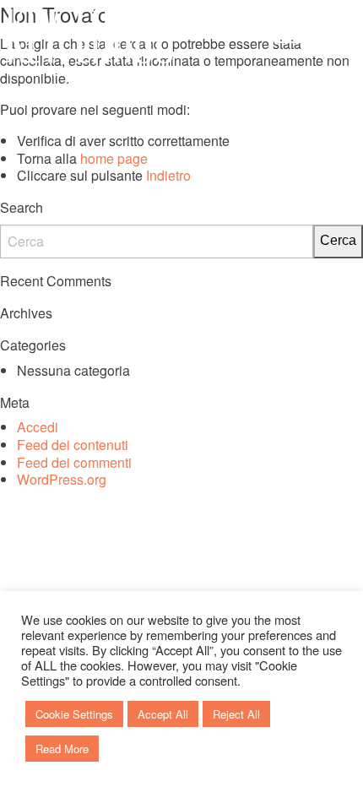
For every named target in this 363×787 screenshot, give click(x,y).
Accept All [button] (163, 714)
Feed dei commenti (74, 462)
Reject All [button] (236, 714)
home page (114, 158)
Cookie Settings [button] (74, 714)
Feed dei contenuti (72, 444)
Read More (62, 749)
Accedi (37, 427)
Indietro (168, 175)
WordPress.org (61, 479)
